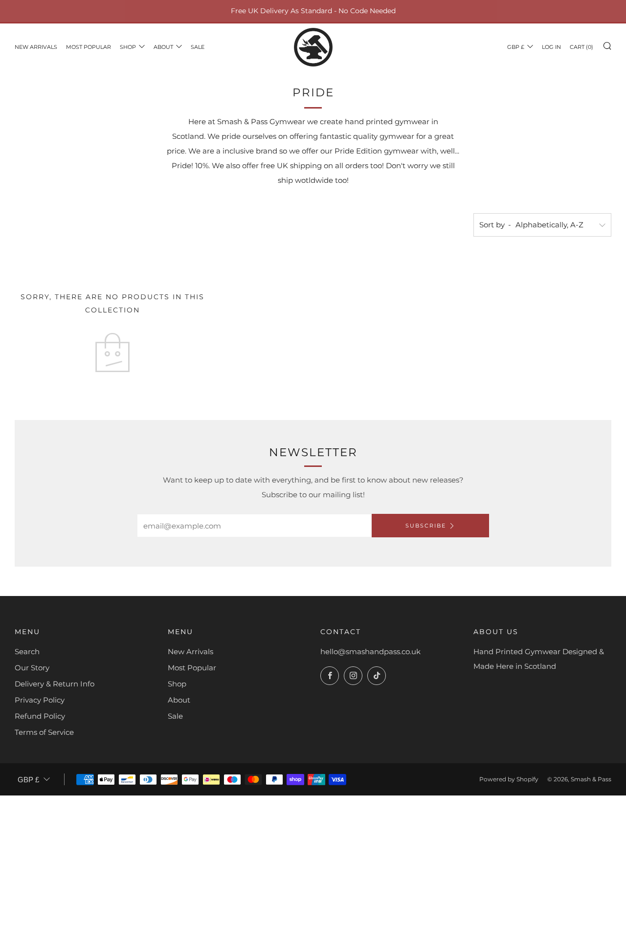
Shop (128, 47)
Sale (197, 47)
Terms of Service (44, 732)
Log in (551, 47)
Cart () (581, 47)
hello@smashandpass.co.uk (370, 651)
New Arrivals (36, 47)
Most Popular (88, 47)
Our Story (32, 667)
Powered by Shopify (508, 779)
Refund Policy (40, 716)
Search (27, 651)
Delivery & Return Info (54, 683)
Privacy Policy (40, 700)
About (163, 47)
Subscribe (425, 525)
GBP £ (515, 47)
